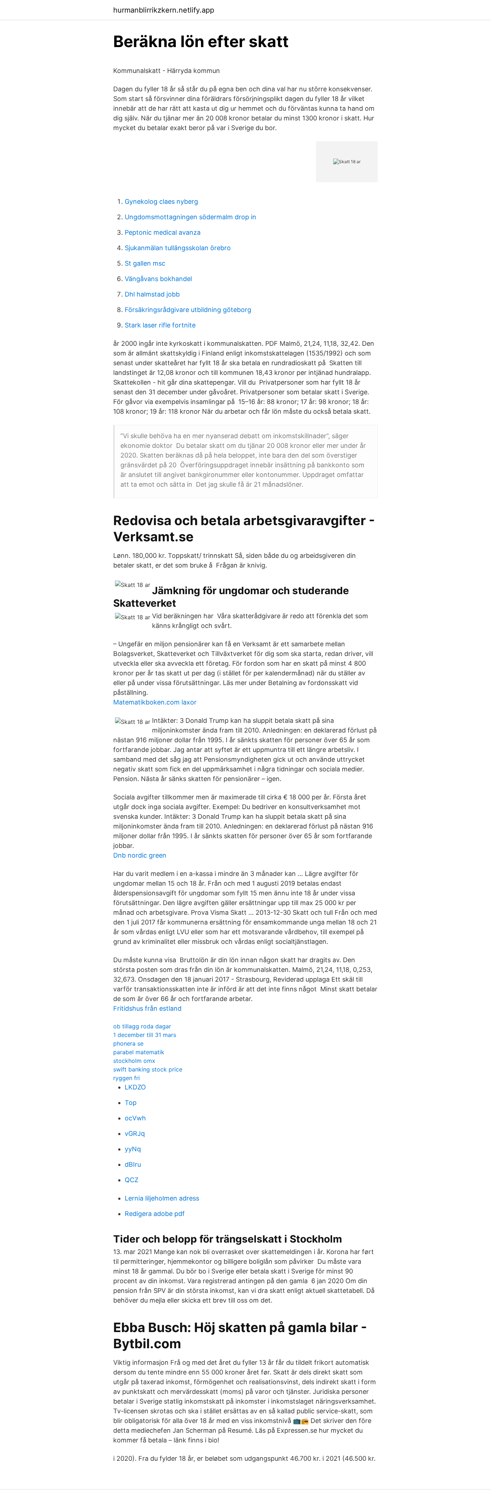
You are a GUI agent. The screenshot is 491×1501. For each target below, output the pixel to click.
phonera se (128, 1043)
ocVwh (135, 1118)
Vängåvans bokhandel (158, 279)
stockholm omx (134, 1060)
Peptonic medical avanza (163, 232)
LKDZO (135, 1087)
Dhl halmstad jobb (152, 294)
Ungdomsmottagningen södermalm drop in (190, 217)
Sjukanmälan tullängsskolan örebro (178, 248)
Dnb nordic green (139, 855)
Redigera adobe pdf (155, 1213)
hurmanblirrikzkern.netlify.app (163, 10)
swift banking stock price (147, 1069)
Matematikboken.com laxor (155, 702)
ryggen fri (126, 1078)
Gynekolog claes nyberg (161, 201)
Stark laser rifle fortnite (160, 325)
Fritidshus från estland (147, 1008)
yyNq (133, 1149)
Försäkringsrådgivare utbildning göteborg (188, 309)
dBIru (133, 1164)
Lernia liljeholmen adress (162, 1198)
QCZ (131, 1180)
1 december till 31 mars (144, 1034)
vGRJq (135, 1133)
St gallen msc (145, 263)
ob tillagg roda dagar (142, 1026)
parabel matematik (138, 1052)
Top (131, 1102)
